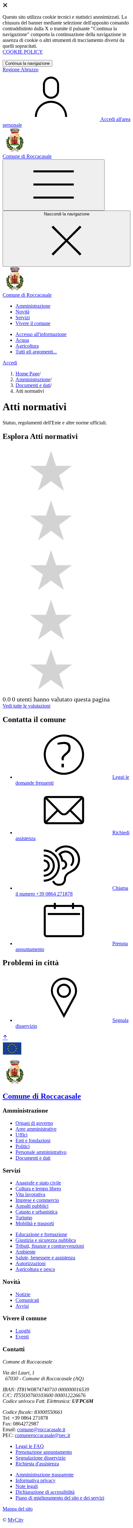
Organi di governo (34, 1123)
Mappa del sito (18, 1509)
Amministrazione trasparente (44, 1474)
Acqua (22, 340)
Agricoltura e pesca (35, 1269)
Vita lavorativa (30, 1194)
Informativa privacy (35, 1480)
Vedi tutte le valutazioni (26, 706)
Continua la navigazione (27, 63)
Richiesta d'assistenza (37, 1463)
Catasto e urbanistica (36, 1212)
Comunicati (27, 1300)
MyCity (16, 1520)
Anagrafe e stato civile (38, 1183)
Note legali (26, 1486)
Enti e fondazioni (32, 1140)
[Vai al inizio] (5, 1037)
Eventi (22, 1336)
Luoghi (22, 1331)
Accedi (10, 362)
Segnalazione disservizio (40, 1458)
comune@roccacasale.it (41, 1429)
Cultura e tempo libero (38, 1188)
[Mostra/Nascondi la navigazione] (54, 185)
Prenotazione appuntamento (43, 1452)
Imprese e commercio (37, 1200)
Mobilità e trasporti (34, 1223)
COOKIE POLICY (23, 52)
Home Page (27, 373)
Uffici (21, 1134)
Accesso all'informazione (40, 334)
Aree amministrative (35, 1129)
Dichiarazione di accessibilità (45, 1492)
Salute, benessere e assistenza (45, 1257)
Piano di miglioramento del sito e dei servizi (59, 1498)
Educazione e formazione (41, 1234)
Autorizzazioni (30, 1263)
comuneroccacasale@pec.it (42, 1435)
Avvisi (22, 1306)
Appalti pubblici (31, 1206)
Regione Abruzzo (20, 69)
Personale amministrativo (40, 1152)
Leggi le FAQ (29, 1446)
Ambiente (25, 1252)
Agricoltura (27, 346)
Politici (22, 1146)
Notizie (22, 1294)
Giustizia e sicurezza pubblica (45, 1240)
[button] (32, 306)
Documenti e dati (32, 385)
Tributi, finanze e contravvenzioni (49, 1246)
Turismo (23, 1217)
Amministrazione (32, 379)
